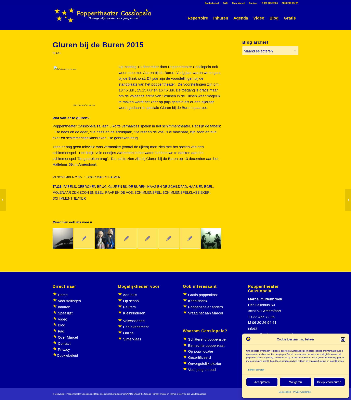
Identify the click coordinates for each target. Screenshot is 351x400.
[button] (343, 340)
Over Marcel (238, 3)
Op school (131, 301)
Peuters (129, 307)
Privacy (64, 350)
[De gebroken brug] (63, 238)
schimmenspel (147, 192)
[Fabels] (190, 238)
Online (128, 333)
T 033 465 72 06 (270, 3)
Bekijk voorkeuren (329, 382)
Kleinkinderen (133, 313)
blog (57, 52)
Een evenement (136, 327)
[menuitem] (212, 3)
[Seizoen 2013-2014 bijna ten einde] (126, 238)
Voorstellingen (69, 301)
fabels (69, 186)
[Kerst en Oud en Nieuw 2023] (211, 238)
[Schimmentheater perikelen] (84, 238)
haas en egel (201, 186)
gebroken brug (92, 186)
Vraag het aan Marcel (205, 313)
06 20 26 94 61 (264, 323)
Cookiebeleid (285, 392)
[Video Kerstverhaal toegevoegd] (147, 238)
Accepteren (262, 382)
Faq (61, 331)
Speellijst (65, 313)
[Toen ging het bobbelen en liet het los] (105, 238)
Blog (61, 325)
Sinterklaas (132, 339)
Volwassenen (133, 321)
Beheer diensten (256, 369)
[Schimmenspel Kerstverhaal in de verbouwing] (3, 200)
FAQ (225, 3)
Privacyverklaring (302, 392)
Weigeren (295, 382)
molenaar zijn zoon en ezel (78, 192)
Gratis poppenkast (203, 295)
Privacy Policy (159, 394)
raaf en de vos (119, 192)
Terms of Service (178, 394)
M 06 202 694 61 (290, 3)
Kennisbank (197, 301)
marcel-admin (108, 177)
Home (63, 295)
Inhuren (64, 307)
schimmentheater (69, 198)
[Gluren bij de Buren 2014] (168, 238)
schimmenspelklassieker (186, 192)
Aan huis (130, 295)
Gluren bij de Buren (127, 186)
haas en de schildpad (167, 186)
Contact (253, 3)
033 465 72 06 (263, 317)
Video (62, 319)
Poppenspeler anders (205, 307)
